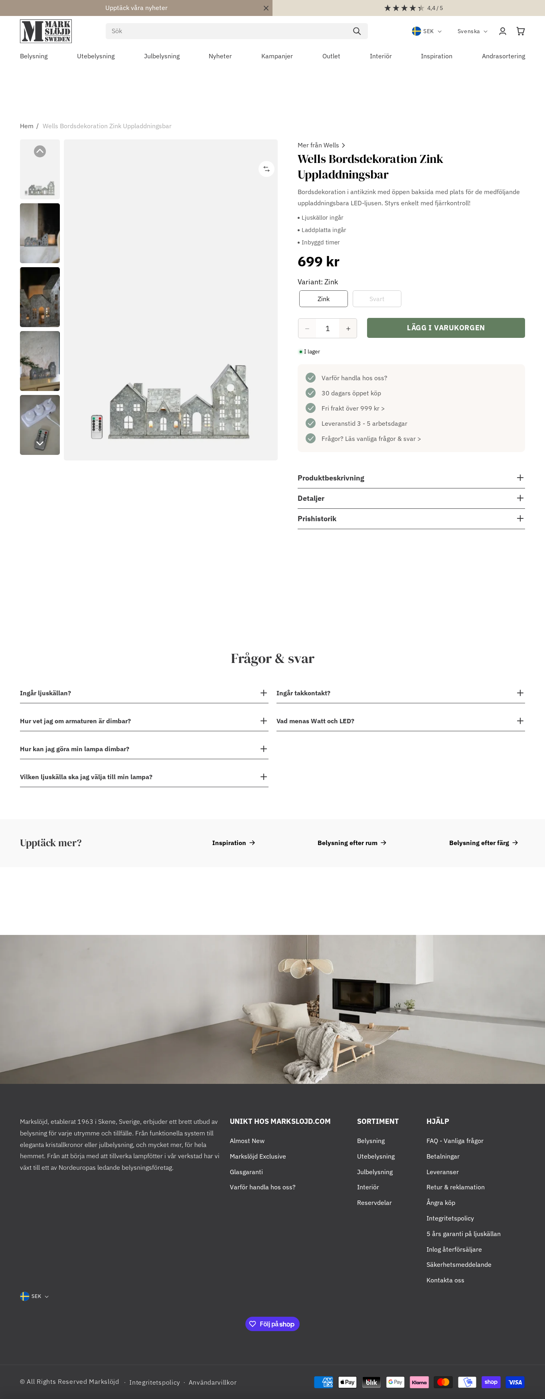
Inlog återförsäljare (454, 1249)
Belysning (371, 1141)
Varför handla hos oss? (354, 378)
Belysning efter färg (479, 843)
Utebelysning (376, 1156)
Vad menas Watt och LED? (315, 721)
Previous (40, 151)
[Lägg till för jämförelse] (266, 169)
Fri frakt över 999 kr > (353, 409)
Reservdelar (374, 1203)
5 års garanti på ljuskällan (464, 1234)
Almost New (247, 1141)
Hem (27, 126)
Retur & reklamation (456, 1187)
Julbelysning (375, 1172)
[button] (521, 31)
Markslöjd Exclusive (258, 1156)
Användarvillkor (213, 1382)
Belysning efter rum (347, 843)
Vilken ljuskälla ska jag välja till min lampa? (86, 777)
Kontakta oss (445, 1280)
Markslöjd (104, 1381)
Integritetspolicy (450, 1218)
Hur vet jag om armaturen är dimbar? (75, 721)
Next (40, 443)
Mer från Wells (318, 145)
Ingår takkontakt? (303, 693)
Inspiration (229, 843)
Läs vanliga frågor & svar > (383, 439)
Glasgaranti (246, 1172)
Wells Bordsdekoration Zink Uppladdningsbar (107, 126)
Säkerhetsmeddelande (459, 1264)
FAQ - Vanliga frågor (455, 1141)
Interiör (368, 1187)
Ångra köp (441, 1203)
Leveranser (443, 1172)
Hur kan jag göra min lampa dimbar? (74, 749)
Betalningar (443, 1156)
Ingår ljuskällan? (45, 693)
